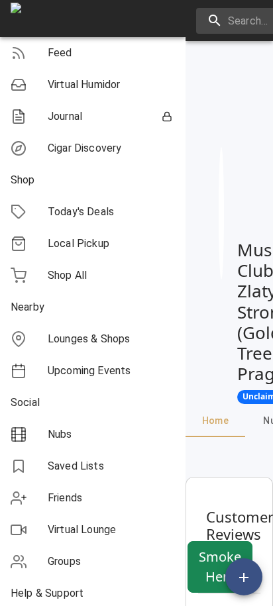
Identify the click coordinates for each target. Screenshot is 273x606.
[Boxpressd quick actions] (243, 576)
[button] (93, 53)
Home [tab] (215, 420)
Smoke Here (220, 566)
